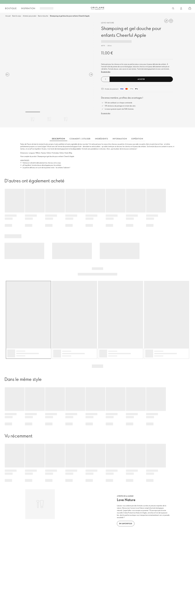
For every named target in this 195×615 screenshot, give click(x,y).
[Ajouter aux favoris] (171, 21)
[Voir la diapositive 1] (32, 119)
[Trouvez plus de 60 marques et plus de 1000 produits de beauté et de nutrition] (173, 8)
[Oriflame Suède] (97, 8)
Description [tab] (58, 138)
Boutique (11, 8)
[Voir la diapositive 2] (49, 119)
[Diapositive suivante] (91, 74)
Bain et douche (43, 16)
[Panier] (189, 8)
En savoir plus (105, 72)
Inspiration (28, 8)
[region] (49, 66)
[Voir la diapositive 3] (65, 119)
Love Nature (107, 23)
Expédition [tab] (137, 138)
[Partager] (166, 21)
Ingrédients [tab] (101, 138)
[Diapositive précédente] (7, 74)
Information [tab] (120, 138)
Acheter (141, 79)
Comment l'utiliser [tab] (80, 138)
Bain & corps (16, 16)
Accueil (7, 16)
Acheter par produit (29, 16)
